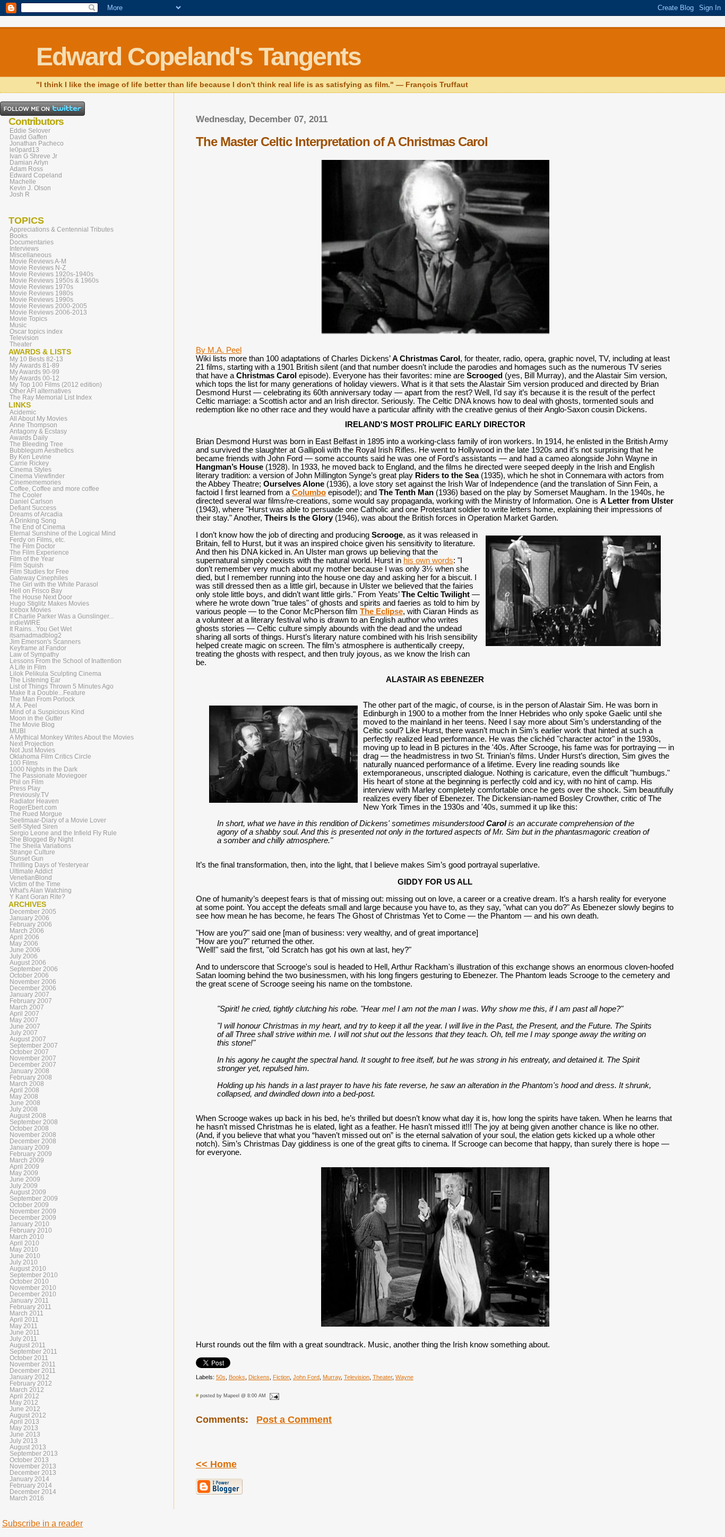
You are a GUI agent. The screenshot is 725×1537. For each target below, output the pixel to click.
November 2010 (33, 1288)
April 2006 (24, 937)
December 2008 (33, 1141)
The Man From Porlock (42, 699)
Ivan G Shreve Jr (33, 156)
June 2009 (25, 1179)
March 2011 (27, 1313)
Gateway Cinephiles (39, 578)
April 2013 (24, 1422)
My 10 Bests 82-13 (36, 359)
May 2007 (24, 1020)
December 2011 (33, 1371)
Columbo (309, 492)
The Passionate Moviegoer (48, 775)
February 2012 (31, 1383)
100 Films (24, 763)
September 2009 (34, 1198)
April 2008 (24, 1090)
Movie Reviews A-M (38, 261)
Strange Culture (32, 852)
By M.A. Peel (218, 350)
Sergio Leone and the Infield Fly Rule (63, 833)
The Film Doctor (32, 546)
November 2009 (33, 1211)
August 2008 (28, 1116)
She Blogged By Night (41, 839)
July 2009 (24, 1186)
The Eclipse (381, 611)
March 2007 (27, 1007)
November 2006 (33, 982)
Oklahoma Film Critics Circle (50, 756)
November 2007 (33, 1058)
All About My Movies (38, 418)
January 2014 (29, 1479)
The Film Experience (39, 552)
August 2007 (28, 1039)
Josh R (20, 194)
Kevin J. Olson (30, 188)
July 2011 (23, 1339)
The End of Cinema (37, 527)
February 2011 (30, 1307)
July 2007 (24, 1033)
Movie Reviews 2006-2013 (48, 312)
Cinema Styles (30, 469)
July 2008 (24, 1109)
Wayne (404, 1377)
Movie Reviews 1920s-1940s (51, 274)
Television (356, 1377)
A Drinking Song (33, 520)
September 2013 (34, 1453)
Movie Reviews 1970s (41, 287)
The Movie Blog (32, 724)
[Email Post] (273, 1395)
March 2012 (27, 1390)
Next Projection (32, 744)
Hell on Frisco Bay (36, 591)
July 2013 (24, 1441)
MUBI (17, 731)
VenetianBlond (31, 877)
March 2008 (27, 1084)
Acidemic (23, 412)
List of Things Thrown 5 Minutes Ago (62, 686)
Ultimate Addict (31, 871)
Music (18, 325)
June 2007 (25, 1026)
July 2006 (24, 956)
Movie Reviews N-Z (38, 268)
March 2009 (27, 1160)
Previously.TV (29, 795)
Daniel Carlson (31, 501)
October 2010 (29, 1281)
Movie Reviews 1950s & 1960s (54, 280)
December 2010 (33, 1294)
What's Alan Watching (41, 890)
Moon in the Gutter (36, 718)
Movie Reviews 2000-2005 (48, 306)
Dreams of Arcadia (36, 514)
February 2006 (31, 924)
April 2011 (24, 1320)
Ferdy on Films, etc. (37, 540)
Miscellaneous (30, 255)
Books (237, 1377)
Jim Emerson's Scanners (45, 642)
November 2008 (33, 1135)
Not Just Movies (32, 750)
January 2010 (29, 1224)
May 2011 (24, 1326)
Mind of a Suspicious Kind (47, 712)
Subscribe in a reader (42, 1523)
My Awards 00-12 (34, 378)
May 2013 (24, 1428)
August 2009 (28, 1192)
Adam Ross (26, 169)
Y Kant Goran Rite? (37, 897)
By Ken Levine (30, 457)
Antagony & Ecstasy (38, 431)
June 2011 (25, 1332)
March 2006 (27, 931)
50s (221, 1377)
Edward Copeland (36, 175)
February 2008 (31, 1077)
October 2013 (29, 1460)
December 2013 (33, 1473)
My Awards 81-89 (34, 365)
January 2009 (29, 1147)
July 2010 (24, 1262)
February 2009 (31, 1154)
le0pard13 (24, 150)
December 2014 (33, 1492)
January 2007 (29, 994)
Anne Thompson (33, 425)
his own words (428, 560)
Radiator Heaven (34, 801)
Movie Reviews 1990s (41, 299)
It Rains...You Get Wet (41, 629)
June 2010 (25, 1256)
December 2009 (33, 1218)
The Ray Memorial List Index (51, 397)
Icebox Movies (30, 610)
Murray (332, 1377)
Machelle (23, 182)
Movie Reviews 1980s (41, 293)
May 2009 (24, 1173)
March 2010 (27, 1237)
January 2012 (29, 1377)
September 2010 (34, 1275)
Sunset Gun (27, 858)
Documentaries (32, 242)
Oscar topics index (36, 331)
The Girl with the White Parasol (54, 584)
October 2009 (29, 1205)
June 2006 (25, 950)
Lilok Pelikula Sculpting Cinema (55, 673)
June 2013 (25, 1434)
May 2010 (24, 1249)
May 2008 (24, 1096)
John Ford (306, 1377)
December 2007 (33, 1065)
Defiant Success (33, 508)
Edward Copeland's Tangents (198, 57)
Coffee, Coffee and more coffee (54, 489)
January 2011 (29, 1300)
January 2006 (29, 918)
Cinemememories (35, 482)
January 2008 (29, 1071)
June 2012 (25, 1409)
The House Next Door (41, 597)
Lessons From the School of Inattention (66, 661)
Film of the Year (32, 559)
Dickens (259, 1377)
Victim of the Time (35, 884)
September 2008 (34, 1122)
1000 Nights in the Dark (43, 769)
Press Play (25, 788)
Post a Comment (294, 1419)
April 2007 (24, 1013)
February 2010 (31, 1230)
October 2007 (29, 1052)
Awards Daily (29, 438)
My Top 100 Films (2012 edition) (56, 384)
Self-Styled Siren (34, 826)
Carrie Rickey (29, 463)
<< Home (216, 1464)
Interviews (24, 248)
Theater (382, 1377)
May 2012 (24, 1402)
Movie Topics (28, 319)
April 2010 (24, 1243)
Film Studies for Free (39, 571)
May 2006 (24, 943)
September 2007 (34, 1045)
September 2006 (34, 969)
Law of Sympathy (34, 654)
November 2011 (33, 1364)
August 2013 (28, 1447)
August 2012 (28, 1415)
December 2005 (33, 911)
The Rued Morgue (36, 814)
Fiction (281, 1377)
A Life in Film (28, 667)
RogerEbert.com (33, 807)
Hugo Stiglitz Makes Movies (49, 603)
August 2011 (28, 1345)
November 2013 (33, 1466)
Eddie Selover (30, 131)
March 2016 (27, 1498)
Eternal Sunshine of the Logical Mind (63, 533)
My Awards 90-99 (34, 372)
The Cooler (26, 495)
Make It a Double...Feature (47, 693)
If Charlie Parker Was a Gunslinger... (62, 616)
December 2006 (33, 988)
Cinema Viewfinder (37, 476)
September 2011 (33, 1351)
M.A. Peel (23, 705)
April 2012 (24, 1396)
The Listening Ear (35, 680)
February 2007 (31, 1001)
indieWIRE (25, 622)
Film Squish (27, 565)
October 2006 (29, 975)
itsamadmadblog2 (36, 635)
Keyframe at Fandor (38, 648)
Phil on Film (27, 782)
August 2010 (28, 1269)
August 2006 (28, 962)
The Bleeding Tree (36, 444)
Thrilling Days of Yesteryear (49, 865)
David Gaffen (28, 137)
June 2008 (25, 1103)
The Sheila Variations (40, 846)
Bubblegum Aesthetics (42, 450)
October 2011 (29, 1358)
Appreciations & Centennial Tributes (62, 229)
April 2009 (24, 1167)
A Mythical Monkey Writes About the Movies (72, 737)
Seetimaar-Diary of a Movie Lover (58, 820)
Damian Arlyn (29, 162)
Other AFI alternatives (40, 391)
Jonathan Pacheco (37, 143)
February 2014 (31, 1485)
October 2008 (29, 1128)
